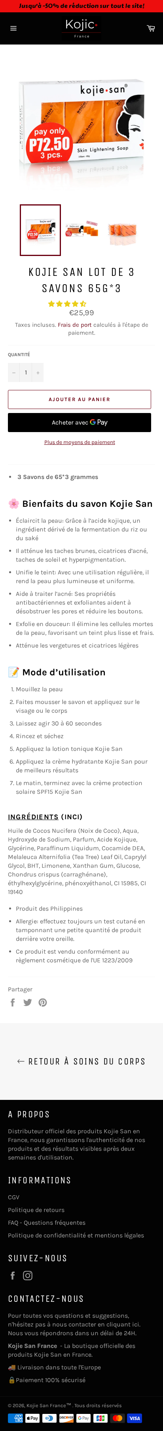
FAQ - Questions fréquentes (46, 1222)
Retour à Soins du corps (85, 1061)
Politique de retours (36, 1210)
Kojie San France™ (49, 1405)
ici (135, 1324)
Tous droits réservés (98, 1405)
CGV (13, 1197)
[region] (81, 6)
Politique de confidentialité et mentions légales (76, 1235)
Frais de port (75, 324)
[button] (68, 304)
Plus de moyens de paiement (79, 442)
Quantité (19, 354)
